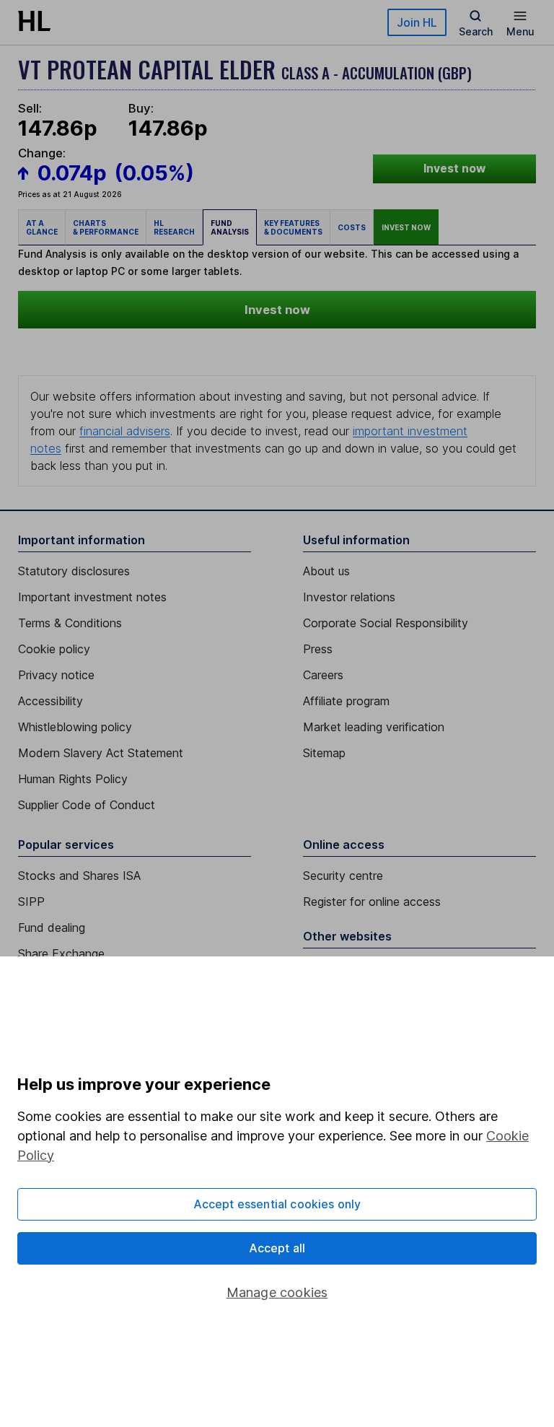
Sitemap (324, 753)
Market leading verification (373, 727)
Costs (352, 227)
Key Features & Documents (293, 227)
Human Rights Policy (73, 779)
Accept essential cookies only (277, 1204)
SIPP (31, 901)
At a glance (42, 227)
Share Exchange (61, 953)
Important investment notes (92, 597)
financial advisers (124, 431)
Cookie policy (54, 649)
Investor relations (349, 597)
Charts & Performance (105, 227)
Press (318, 649)
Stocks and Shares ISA (79, 875)
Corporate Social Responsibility (385, 623)
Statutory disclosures (74, 571)
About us (326, 571)
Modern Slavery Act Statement (100, 753)
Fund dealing (51, 927)
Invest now (454, 168)
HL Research (174, 227)
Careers (323, 675)
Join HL (417, 22)
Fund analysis (230, 227)
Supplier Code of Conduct (86, 805)
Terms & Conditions (70, 623)
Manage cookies (277, 1292)
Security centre (343, 875)
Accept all (277, 1248)
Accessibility (50, 701)
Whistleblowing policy (75, 727)
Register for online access (372, 901)
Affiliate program (346, 701)
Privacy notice (56, 675)
